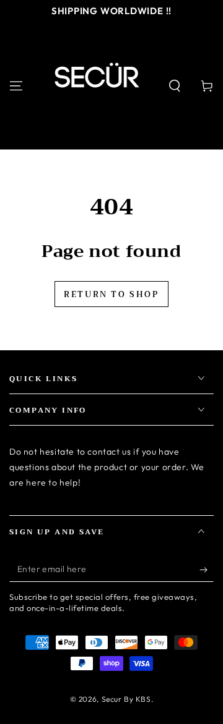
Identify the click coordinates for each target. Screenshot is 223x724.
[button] (175, 85)
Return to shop (111, 294)
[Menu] (16, 85)
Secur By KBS (126, 699)
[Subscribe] (206, 569)
